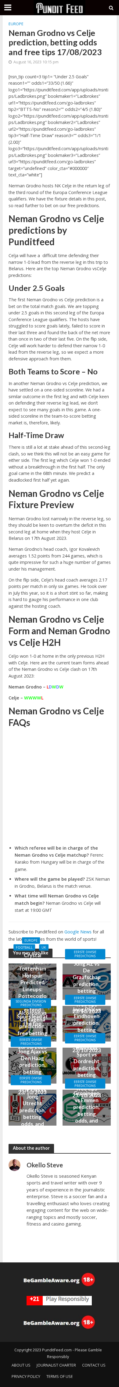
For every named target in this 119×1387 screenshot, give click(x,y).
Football (24, 947)
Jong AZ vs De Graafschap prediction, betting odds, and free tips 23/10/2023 (86, 988)
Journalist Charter (56, 1365)
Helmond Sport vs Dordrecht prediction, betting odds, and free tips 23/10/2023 (86, 1072)
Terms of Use (59, 1376)
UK (43, 947)
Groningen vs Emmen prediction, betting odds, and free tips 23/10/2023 (86, 1113)
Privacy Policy (26, 1376)
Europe (16, 24)
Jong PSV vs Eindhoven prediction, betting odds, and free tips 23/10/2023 (86, 1029)
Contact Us (94, 1365)
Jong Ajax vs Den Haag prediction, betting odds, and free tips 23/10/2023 (32, 1071)
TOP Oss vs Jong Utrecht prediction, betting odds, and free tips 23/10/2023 (32, 1114)
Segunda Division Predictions (31, 1003)
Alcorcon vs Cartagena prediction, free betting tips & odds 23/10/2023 (32, 1029)
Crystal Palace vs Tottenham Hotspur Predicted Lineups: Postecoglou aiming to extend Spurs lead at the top (32, 989)
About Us (21, 1365)
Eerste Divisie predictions (85, 954)
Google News (78, 932)
